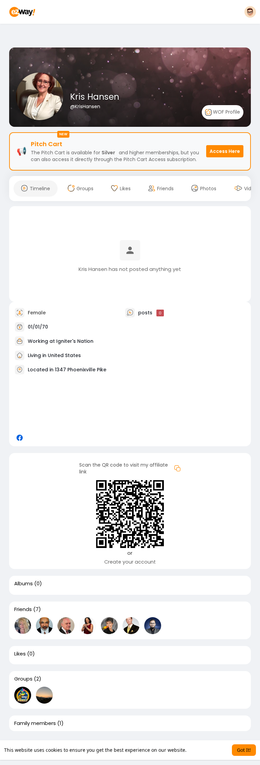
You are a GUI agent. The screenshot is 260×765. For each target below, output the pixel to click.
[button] (250, 12)
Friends (23, 609)
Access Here (225, 151)
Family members (35, 723)
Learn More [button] (201, 750)
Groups (23, 679)
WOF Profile (226, 112)
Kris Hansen (94, 97)
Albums (23, 583)
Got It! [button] (244, 750)
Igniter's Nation (74, 341)
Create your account (130, 561)
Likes (20, 653)
